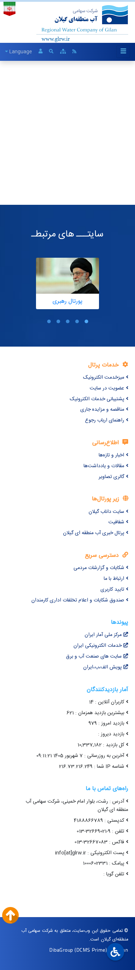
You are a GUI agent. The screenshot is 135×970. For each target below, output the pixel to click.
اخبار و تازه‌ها (111, 455)
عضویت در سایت (107, 388)
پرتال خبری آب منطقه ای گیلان (93, 533)
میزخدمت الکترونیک (103, 377)
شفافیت (116, 522)
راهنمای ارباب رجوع (104, 420)
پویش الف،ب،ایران (102, 667)
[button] (86, 321)
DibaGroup (61, 949)
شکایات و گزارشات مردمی (98, 568)
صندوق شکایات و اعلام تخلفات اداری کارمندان (77, 600)
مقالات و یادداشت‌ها (104, 466)
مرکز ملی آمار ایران (103, 635)
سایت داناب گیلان (106, 511)
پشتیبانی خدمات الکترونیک (97, 399)
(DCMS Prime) (91, 949)
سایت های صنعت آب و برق (94, 656)
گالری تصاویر (111, 477)
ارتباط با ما (114, 578)
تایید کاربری (112, 589)
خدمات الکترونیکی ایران (97, 645)
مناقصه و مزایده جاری (102, 409)
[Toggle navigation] (123, 51)
